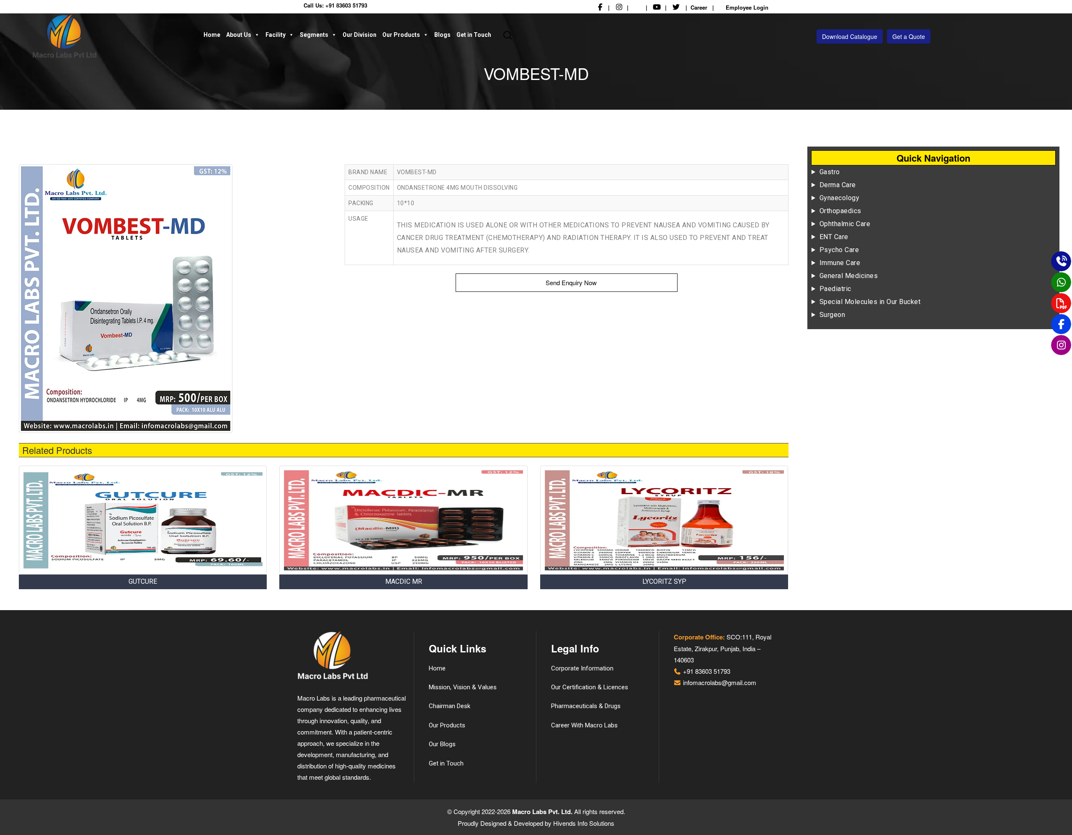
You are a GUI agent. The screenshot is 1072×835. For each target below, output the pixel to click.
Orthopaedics (840, 211)
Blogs (442, 34)
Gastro (829, 172)
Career (699, 7)
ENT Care (833, 237)
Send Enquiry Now (570, 282)
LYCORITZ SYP (664, 581)
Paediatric (835, 289)
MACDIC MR (403, 581)
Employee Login (746, 7)
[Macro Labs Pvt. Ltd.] (113, 36)
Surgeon (832, 315)
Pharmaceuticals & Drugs (586, 706)
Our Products (401, 34)
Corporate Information (582, 668)
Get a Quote (908, 36)
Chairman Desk (449, 706)
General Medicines (848, 276)
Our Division (359, 34)
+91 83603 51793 (346, 5)
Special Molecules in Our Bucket (870, 302)
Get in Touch (473, 34)
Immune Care (840, 263)
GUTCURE (143, 581)
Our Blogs (442, 744)
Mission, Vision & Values (463, 687)
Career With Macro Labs (584, 725)
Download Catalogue (849, 36)
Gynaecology (839, 198)
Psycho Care (839, 250)
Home (212, 34)
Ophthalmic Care (845, 224)
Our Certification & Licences (589, 687)
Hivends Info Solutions (583, 823)
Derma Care (837, 185)
